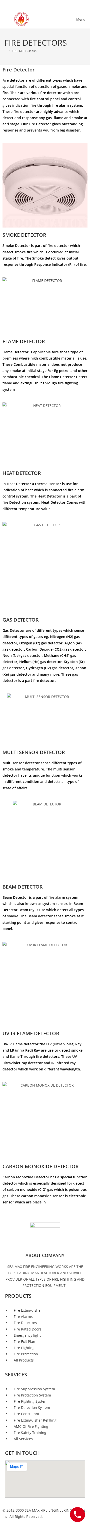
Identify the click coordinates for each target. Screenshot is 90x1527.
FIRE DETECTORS (24, 50)
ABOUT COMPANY (45, 1255)
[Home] (5, 50)
